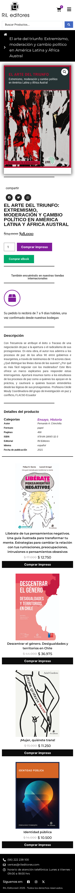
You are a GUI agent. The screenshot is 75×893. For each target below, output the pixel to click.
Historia (56, 419)
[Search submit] (69, 24)
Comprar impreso (34, 247)
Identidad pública (37, 832)
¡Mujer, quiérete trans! (37, 740)
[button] (64, 71)
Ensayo (43, 419)
